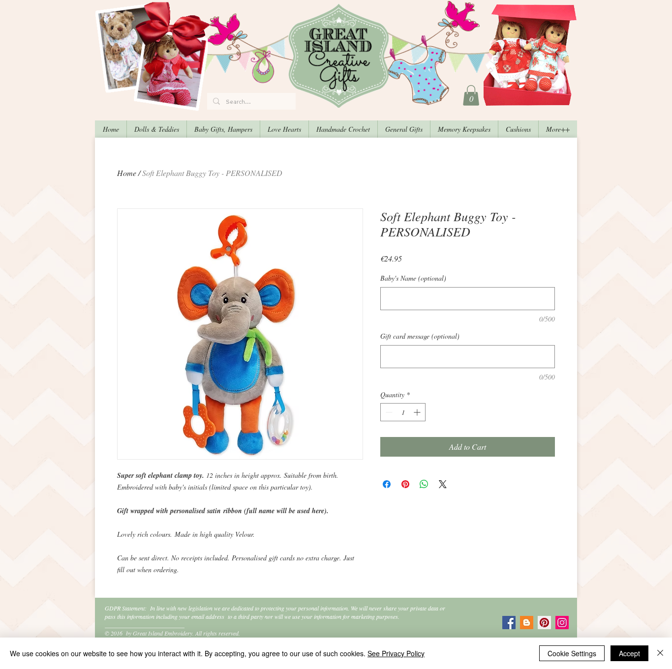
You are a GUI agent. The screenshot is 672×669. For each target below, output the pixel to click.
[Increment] (418, 412)
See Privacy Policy (396, 653)
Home (126, 173)
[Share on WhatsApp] (424, 484)
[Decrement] (388, 412)
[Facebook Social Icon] (509, 622)
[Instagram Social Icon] (562, 622)
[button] (471, 95)
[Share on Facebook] (387, 484)
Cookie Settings (572, 653)
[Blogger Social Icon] (526, 622)
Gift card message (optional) (419, 336)
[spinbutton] (403, 412)
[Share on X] (443, 484)
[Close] (660, 653)
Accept (629, 653)
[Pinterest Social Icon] (544, 622)
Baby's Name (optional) (413, 278)
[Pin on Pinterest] (405, 484)
